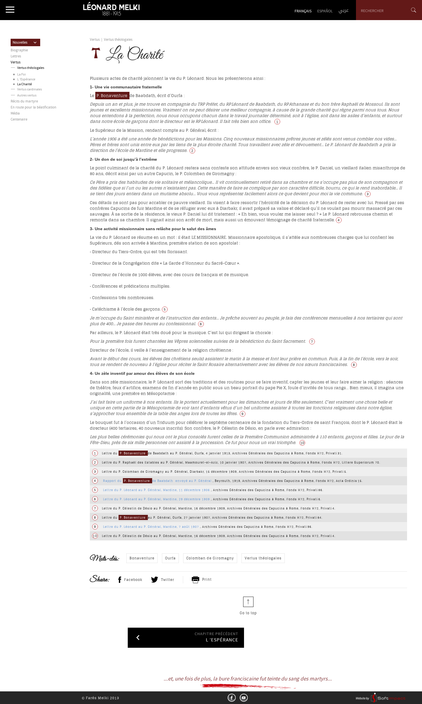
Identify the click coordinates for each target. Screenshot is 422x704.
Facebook (133, 580)
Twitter (167, 580)
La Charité (24, 84)
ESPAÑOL (325, 11)
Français (303, 11)
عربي (343, 10)
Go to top (248, 613)
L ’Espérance (26, 79)
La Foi (21, 74)
